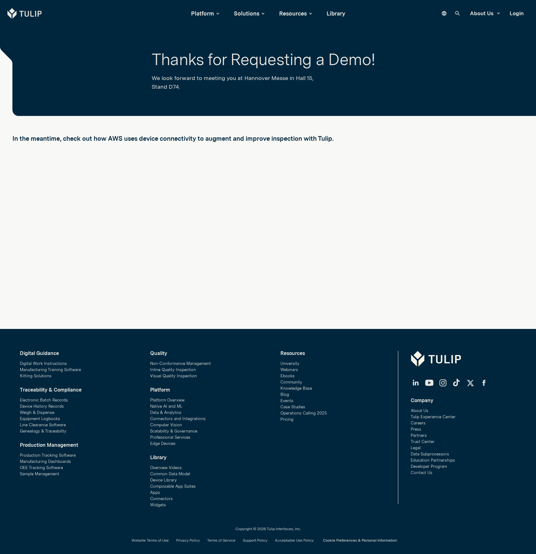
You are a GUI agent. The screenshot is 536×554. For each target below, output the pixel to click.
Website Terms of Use (150, 540)
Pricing (286, 419)
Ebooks (287, 376)
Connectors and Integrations (178, 418)
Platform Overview (167, 400)
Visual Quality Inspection (173, 376)
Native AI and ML (166, 406)
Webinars (289, 369)
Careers (418, 423)
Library (336, 13)
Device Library (163, 480)
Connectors (161, 498)
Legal (416, 447)
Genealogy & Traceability (43, 431)
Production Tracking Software (48, 455)
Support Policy (255, 540)
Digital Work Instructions (43, 363)
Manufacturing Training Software (50, 369)
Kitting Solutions (35, 376)
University (289, 363)
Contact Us (421, 472)
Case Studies (292, 407)
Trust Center (423, 441)
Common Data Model (170, 474)
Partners (419, 435)
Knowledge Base (296, 388)
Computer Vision (166, 425)
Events (286, 400)
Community (291, 382)
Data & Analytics (165, 412)
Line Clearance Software (43, 425)
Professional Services (170, 437)
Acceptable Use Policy (294, 540)
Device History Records (42, 406)
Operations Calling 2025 (303, 413)
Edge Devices (163, 443)
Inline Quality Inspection (173, 369)
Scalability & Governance (173, 431)
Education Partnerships (433, 460)
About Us (482, 13)
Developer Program (429, 466)
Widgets (158, 505)
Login (517, 13)
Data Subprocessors (430, 454)
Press (416, 429)
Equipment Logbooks (40, 418)
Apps (155, 492)
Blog (284, 394)
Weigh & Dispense (37, 412)
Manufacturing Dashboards (45, 461)
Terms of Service (221, 540)
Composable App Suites (173, 486)
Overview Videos (166, 467)
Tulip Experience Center (433, 416)
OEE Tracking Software (41, 467)
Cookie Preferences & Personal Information (360, 540)
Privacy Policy (188, 540)
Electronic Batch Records (44, 400)
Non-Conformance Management (180, 363)
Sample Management (39, 474)
